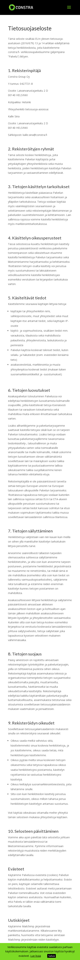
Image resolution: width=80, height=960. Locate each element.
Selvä (51, 956)
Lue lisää (35, 956)
